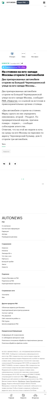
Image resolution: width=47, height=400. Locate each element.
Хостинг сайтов (7, 313)
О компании (6, 226)
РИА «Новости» (10, 100)
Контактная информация (11, 228)
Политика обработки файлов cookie (14, 343)
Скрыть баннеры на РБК (10, 278)
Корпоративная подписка (11, 283)
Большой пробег (8, 261)
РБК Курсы (5, 321)
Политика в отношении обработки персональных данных (22, 340)
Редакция (5, 231)
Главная (11, 397)
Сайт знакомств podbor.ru (11, 318)
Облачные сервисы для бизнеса (13, 307)
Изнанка (5, 250)
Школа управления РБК (10, 324)
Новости (5, 63)
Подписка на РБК (8, 280)
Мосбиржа (21, 381)
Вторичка (35, 397)
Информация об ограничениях (13, 335)
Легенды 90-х (7, 253)
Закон (4, 264)
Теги (3, 144)
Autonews (11, 2)
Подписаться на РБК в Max (15, 67)
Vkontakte (5, 294)
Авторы (4, 234)
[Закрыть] (44, 391)
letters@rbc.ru (33, 376)
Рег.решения (6, 315)
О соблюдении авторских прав (13, 337)
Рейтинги (5, 258)
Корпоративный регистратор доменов (15, 310)
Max (3, 297)
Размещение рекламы (9, 236)
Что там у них (6, 256)
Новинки (5, 247)
